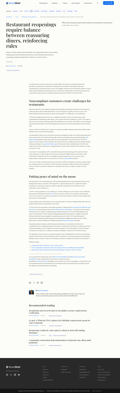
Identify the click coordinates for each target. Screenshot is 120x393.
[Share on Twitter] (34, 283)
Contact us (46, 372)
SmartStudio (88, 3)
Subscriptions (43, 3)
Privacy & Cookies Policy (104, 372)
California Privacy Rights (104, 374)
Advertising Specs (84, 374)
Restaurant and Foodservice (29, 16)
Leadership (51, 11)
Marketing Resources (84, 372)
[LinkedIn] (15, 375)
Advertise (54, 3)
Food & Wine (68, 158)
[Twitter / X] (11, 375)
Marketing (58, 11)
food (38, 261)
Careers (45, 377)
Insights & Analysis (66, 372)
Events (21, 11)
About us (45, 369)
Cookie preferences (97, 391)
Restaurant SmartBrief (59, 257)
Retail (64, 11)
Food (31, 11)
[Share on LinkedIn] (42, 283)
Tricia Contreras (11, 66)
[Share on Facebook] (38, 283)
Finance (26, 11)
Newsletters (64, 369)
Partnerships (82, 369)
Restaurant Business (67, 220)
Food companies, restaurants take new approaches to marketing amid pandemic (58, 247)
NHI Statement (101, 380)
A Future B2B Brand (48, 380)
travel (45, 261)
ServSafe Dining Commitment (62, 209)
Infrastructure (44, 11)
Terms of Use (101, 369)
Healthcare (36, 11)
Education (15, 11)
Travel (75, 11)
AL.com (51, 193)
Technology (69, 11)
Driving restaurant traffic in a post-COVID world (47, 245)
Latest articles (75, 3)
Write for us (45, 374)
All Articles (9, 16)
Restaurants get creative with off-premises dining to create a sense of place (56, 250)
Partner (65, 3)
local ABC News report (50, 144)
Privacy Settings (102, 377)
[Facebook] (7, 375)
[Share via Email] (30, 283)
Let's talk (107, 3)
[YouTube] (19, 375)
